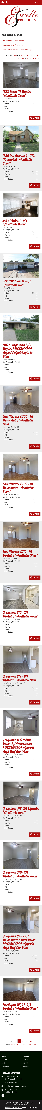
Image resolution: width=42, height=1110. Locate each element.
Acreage (21, 58)
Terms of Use (16, 1104)
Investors (5, 1066)
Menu (36, 2)
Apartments (19, 40)
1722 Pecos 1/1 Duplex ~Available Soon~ (17, 93)
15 (21, 1045)
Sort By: (9, 55)
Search (25, 1059)
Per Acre (36, 58)
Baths (29, 55)
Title (15, 55)
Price (29, 58)
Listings (26, 1056)
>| (31, 1041)
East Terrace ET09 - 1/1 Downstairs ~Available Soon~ (18, 488)
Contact (26, 1066)
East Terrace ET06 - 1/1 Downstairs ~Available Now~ (18, 420)
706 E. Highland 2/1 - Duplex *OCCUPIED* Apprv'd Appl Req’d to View (18, 351)
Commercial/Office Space (13, 45)
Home (4, 1056)
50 (30, 1045)
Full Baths (8, 111)
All (12, 1045)
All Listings (7, 40)
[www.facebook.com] (3, 1095)
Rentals (4, 1059)
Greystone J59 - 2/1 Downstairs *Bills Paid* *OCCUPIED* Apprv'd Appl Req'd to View (19, 942)
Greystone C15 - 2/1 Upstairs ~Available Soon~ (21, 614)
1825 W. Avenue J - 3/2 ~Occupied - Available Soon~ (19, 159)
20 (24, 1045)
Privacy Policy (25, 1104)
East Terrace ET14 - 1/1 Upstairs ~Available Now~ (20, 553)
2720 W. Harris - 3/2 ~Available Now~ (17, 283)
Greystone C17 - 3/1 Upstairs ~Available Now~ (20, 678)
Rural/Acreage (26, 50)
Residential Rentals (10, 50)
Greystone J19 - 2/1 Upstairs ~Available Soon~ (21, 874)
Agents (25, 1063)
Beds (23, 55)
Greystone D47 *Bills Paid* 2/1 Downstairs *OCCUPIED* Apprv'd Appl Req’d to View (18, 746)
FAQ (3, 1063)
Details (35, 118)
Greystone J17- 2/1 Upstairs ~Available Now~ (21, 810)
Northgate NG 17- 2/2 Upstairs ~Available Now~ (20, 1006)
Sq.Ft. (36, 55)
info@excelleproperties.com (15, 1086)
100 (34, 1045)
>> (27, 1041)
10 (17, 1045)
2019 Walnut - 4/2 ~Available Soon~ (15, 222)
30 (27, 1045)
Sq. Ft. (7, 106)
